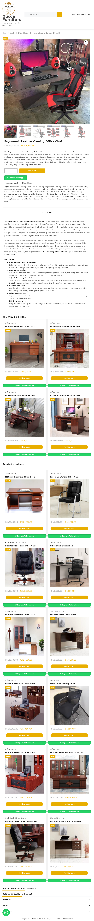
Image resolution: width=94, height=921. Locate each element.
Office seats (61, 199)
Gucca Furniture (11, 18)
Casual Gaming (38, 187)
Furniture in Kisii (67, 189)
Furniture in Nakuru (54, 191)
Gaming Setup (10, 199)
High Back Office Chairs (18, 33)
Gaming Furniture (36, 196)
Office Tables (11, 323)
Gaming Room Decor (78, 196)
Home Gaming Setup (37, 199)
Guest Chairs (55, 473)
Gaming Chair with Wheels (65, 194)
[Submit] (59, 14)
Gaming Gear (49, 196)
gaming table (22, 199)
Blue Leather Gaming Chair (20, 187)
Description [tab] (46, 213)
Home (4, 33)
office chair (51, 199)
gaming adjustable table (25, 194)
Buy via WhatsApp (25, 386)
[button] (86, 42)
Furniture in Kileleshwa (50, 189)
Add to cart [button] (24, 378)
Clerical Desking (57, 611)
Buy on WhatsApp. (17, 178)
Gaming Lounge (62, 196)
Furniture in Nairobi (37, 191)
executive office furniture (77, 187)
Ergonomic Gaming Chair (55, 187)
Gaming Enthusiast (20, 196)
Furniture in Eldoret (31, 189)
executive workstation (13, 189)
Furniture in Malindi (20, 191)
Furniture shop (69, 191)
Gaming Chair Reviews (45, 194)
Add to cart (32, 171)
